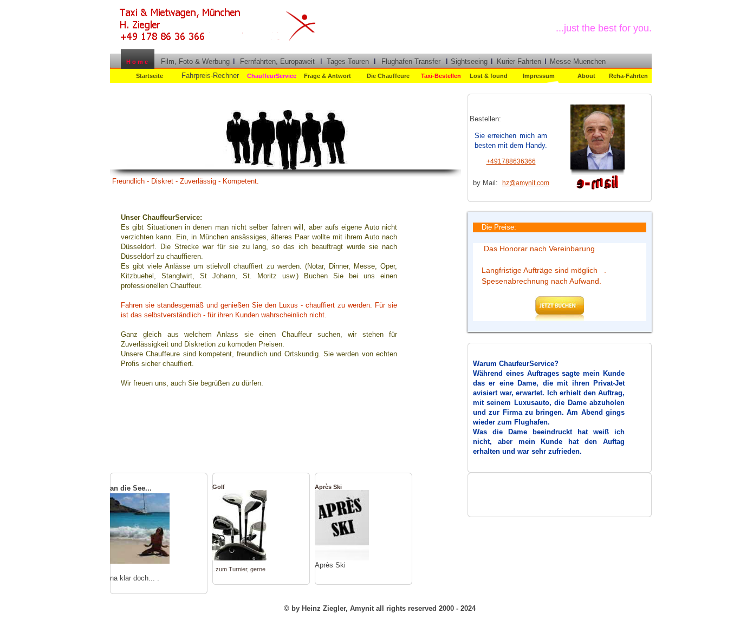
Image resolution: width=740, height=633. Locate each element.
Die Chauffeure (388, 76)
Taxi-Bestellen (441, 76)
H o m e (135, 61)
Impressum (539, 76)
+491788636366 (511, 161)
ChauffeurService (271, 76)
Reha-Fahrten (628, 76)
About (586, 76)
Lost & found (489, 76)
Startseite (149, 76)
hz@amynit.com (525, 183)
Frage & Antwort (327, 76)
